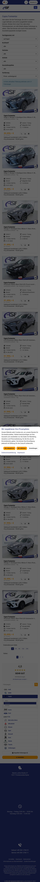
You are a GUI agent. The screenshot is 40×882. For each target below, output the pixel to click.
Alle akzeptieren (9, 448)
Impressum (21, 452)
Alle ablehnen (22, 448)
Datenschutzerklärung (8, 452)
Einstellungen (33, 448)
